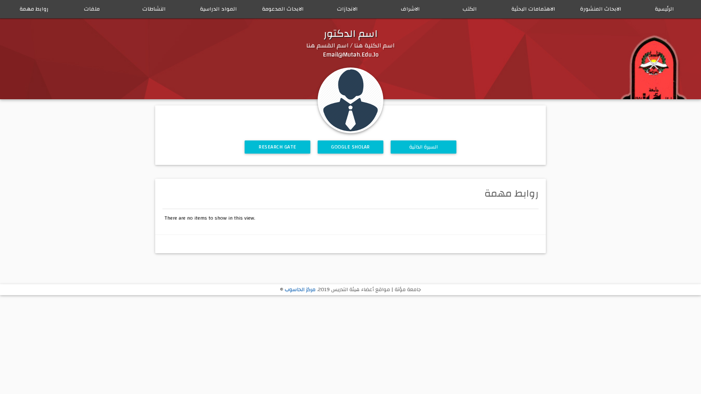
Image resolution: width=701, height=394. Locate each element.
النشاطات (154, 9)
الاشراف (410, 9)
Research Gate (277, 147)
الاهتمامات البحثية (533, 9)
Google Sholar (350, 147)
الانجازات (347, 9)
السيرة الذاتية (423, 147)
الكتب (470, 9)
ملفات (92, 9)
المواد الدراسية (218, 9)
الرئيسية (664, 9)
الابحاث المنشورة (600, 9)
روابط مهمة (34, 9)
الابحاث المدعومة (283, 9)
